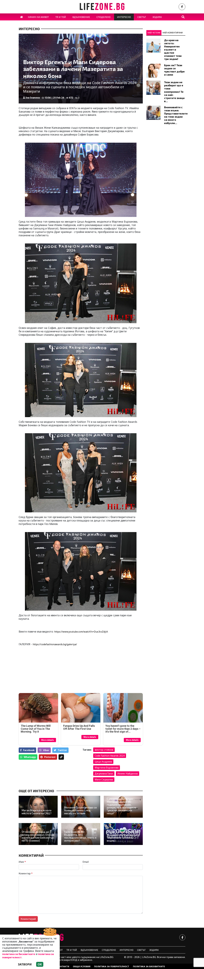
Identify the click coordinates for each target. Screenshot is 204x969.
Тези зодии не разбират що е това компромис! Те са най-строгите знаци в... (174, 92)
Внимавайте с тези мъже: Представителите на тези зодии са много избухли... (176, 115)
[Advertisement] (49, 670)
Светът (141, 949)
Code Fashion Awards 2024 (110, 755)
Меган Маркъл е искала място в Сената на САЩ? (37, 812)
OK (40, 964)
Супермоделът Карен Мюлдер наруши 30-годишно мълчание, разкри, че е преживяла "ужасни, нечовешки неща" (121, 806)
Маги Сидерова (104, 779)
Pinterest (50, 757)
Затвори (25, 964)
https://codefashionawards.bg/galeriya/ (55, 644)
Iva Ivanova (33, 97)
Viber (46, 750)
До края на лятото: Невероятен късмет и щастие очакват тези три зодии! (173, 49)
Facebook (29, 750)
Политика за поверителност (111, 966)
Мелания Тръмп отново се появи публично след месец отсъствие (80, 810)
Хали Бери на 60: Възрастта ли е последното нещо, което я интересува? (80, 836)
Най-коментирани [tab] (173, 32)
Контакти (63, 966)
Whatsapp (30, 757)
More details (47, 740)
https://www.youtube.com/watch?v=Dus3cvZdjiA (81, 631)
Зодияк (154, 949)
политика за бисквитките (18, 954)
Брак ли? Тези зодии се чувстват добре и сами (174, 70)
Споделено (109, 949)
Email (86, 862)
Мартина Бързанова (106, 767)
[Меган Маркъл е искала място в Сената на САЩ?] (38, 807)
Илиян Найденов (127, 773)
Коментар (26, 873)
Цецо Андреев (103, 761)
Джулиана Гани (104, 773)
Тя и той (71, 949)
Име (22, 862)
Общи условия (81, 966)
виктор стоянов (104, 749)
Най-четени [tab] (154, 32)
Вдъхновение (89, 949)
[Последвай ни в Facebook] (182, 6)
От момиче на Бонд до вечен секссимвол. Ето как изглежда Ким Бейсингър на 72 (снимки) (38, 836)
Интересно (29, 28)
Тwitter (62, 750)
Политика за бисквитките (149, 966)
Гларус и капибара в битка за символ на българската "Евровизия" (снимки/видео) (123, 836)
